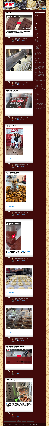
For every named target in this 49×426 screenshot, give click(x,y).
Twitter (17, 40)
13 (17, 420)
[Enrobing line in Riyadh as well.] (19, 70)
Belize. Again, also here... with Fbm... (40, 83)
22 (28, 420)
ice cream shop (39, 73)
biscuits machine (37, 64)
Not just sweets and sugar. (12, 172)
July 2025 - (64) (37, 49)
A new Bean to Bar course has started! (40, 97)
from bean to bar (41, 72)
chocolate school (37, 30)
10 (13, 420)
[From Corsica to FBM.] (14, 154)
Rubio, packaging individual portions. (15, 346)
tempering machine (41, 75)
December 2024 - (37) (38, 55)
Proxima (8, 252)
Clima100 (18, 31)
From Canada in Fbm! (38, 95)
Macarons (36, 78)
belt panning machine (41, 62)
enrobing (42, 71)
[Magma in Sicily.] (19, 401)
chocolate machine (39, 67)
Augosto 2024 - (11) (38, 58)
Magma (7, 403)
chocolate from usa (41, 66)
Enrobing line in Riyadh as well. (13, 46)
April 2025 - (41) (37, 51)
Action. (36, 79)
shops (36, 29)
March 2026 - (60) (37, 42)
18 (23, 420)
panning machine (41, 74)
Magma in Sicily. (10, 379)
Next (32, 420)
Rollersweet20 (14, 202)
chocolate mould (38, 68)
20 (25, 420)
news (38, 74)
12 (15, 420)
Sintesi (21, 289)
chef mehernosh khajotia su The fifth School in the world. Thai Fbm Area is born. (40, 108)
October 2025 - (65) (38, 46)
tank (37, 75)
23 (29, 420)
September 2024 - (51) (38, 57)
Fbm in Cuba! (37, 94)
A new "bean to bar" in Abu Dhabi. (14, 220)
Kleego (29, 251)
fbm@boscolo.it (35, 424)
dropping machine (18, 299)
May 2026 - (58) (37, 40)
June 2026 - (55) (37, 39)
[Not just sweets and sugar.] (16, 201)
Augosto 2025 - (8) (37, 48)
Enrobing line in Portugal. (12, 90)
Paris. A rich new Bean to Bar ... (39, 88)
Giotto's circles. (9, 266)
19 (24, 420)
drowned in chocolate (37, 71)
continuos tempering (39, 70)
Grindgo (26, 251)
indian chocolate (43, 73)
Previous (6, 420)
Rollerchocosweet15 (9, 203)
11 (14, 420)
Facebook (18, 40)
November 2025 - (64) (38, 45)
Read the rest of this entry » (10, 76)
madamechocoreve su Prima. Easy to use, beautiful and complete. (40, 103)
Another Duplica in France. (12, 306)
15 (19, 420)
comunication (37, 34)
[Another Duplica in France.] (19, 328)
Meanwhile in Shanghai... (38, 86)
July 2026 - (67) (37, 38)
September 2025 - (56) (38, 47)
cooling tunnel (37, 33)
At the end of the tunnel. (11, 12)
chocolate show (37, 36)
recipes (36, 28)
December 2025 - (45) (38, 44)
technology (17, 372)
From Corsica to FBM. (11, 125)
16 (20, 420)
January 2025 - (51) (38, 54)
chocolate (17, 39)
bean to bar (17, 259)
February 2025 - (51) (38, 53)
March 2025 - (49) (37, 52)
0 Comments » (22, 40)
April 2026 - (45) (37, 41)
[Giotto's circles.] (19, 288)
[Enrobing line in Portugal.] (19, 107)
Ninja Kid (22, 251)
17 (22, 420)
